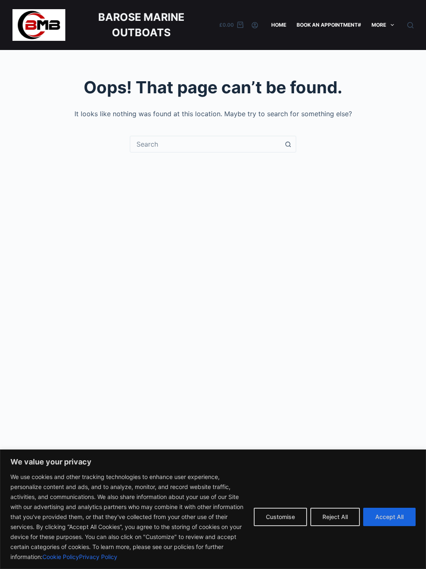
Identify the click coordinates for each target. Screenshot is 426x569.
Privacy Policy (98, 556)
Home (278, 25)
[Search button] (288, 144)
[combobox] (205, 144)
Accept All (389, 516)
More (379, 25)
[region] (213, 509)
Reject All (335, 516)
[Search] (410, 25)
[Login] (255, 25)
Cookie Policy (60, 556)
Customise (280, 516)
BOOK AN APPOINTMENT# (329, 25)
